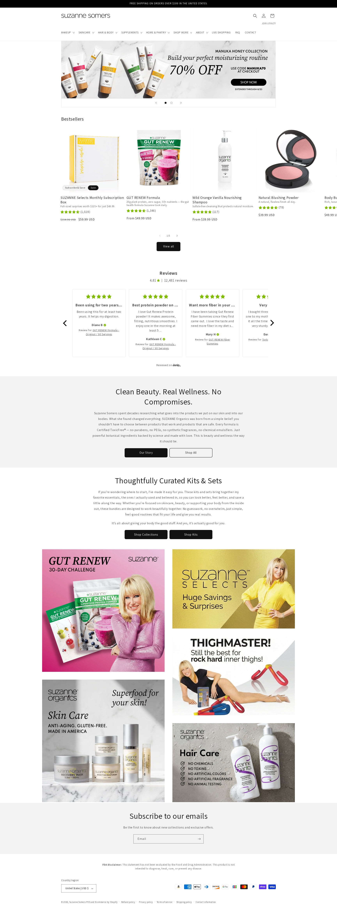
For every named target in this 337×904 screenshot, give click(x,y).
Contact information (206, 901)
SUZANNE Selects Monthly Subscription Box (92, 200)
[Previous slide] (156, 103)
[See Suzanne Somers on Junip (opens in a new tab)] (177, 365)
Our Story (146, 452)
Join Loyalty (269, 23)
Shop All (191, 452)
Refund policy (128, 901)
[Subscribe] (199, 839)
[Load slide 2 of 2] (171, 103)
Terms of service (164, 901)
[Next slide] (181, 103)
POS (88, 902)
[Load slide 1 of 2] (165, 103)
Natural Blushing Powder (279, 198)
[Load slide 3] (168, 69)
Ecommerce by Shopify (106, 902)
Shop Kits (191, 534)
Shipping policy (184, 901)
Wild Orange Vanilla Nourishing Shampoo (217, 200)
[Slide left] (160, 235)
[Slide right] (177, 235)
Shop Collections (146, 534)
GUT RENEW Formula (143, 198)
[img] (105, 325)
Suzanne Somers (77, 902)
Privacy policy (146, 901)
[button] (67, 32)
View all (168, 246)
